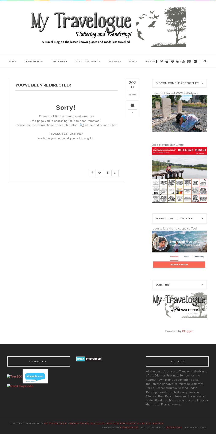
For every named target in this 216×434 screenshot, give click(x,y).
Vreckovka (174, 427)
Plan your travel (87, 61)
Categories (58, 61)
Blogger (187, 331)
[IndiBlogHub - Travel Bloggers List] (20, 385)
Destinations (32, 61)
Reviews (113, 61)
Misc (132, 61)
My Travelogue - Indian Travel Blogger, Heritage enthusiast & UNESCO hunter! (103, 423)
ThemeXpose (129, 427)
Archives (151, 61)
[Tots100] (14, 376)
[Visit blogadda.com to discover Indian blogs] (35, 376)
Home (12, 61)
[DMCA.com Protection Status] (89, 358)
